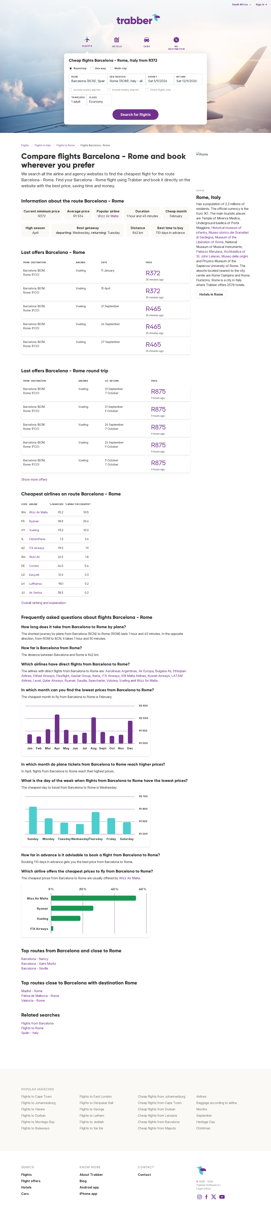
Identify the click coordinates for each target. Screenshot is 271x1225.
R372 (153, 273)
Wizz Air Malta (108, 216)
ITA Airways (36, 548)
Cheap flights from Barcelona (159, 1122)
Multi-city (120, 68)
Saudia (82, 681)
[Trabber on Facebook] (206, 1199)
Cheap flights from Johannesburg (161, 1096)
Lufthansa (35, 583)
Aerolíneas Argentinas (121, 671)
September (204, 1115)
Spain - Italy (29, 1033)
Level (37, 681)
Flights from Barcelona (37, 1023)
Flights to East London (96, 1096)
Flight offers (30, 1181)
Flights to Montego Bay (38, 1122)
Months (201, 1109)
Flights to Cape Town (36, 1096)
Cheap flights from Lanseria (157, 1115)
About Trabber (91, 1175)
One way (100, 68)
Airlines (201, 1096)
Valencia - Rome (33, 1000)
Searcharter (96, 681)
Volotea (112, 681)
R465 (153, 309)
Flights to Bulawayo (35, 1128)
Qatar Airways (52, 681)
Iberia (96, 676)
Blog (83, 1181)
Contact (144, 1175)
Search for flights (135, 114)
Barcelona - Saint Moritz (38, 964)
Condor (34, 565)
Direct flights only (160, 89)
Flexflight (62, 676)
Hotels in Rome (211, 294)
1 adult (75, 102)
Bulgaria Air (163, 671)
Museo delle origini (234, 256)
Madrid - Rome (31, 991)
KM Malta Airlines (133, 676)
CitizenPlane (37, 539)
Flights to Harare (33, 1109)
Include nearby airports (87, 89)
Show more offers (34, 479)
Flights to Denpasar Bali (96, 1103)
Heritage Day (205, 1122)
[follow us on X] (213, 1199)
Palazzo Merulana (209, 251)
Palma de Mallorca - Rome (40, 996)
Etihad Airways (44, 676)
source (200, 190)
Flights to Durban (33, 1115)
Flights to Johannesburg (38, 1103)
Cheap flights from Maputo (157, 1128)
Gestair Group (81, 676)
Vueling (34, 530)
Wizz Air (34, 557)
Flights (26, 1175)
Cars (25, 1194)
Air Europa (146, 671)
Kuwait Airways (159, 676)
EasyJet (34, 574)
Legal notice (203, 1188)
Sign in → (261, 4)
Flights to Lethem (92, 1115)
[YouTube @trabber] (221, 1199)
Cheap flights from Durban (156, 1109)
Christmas (203, 1128)
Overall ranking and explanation (43, 603)
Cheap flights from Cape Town (160, 1103)
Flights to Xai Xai (91, 1128)
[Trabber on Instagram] (199, 1199)
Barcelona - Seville (34, 968)
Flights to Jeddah (92, 1122)
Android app (89, 1187)
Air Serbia (35, 592)
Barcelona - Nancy (34, 959)
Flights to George (92, 1109)
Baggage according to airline (216, 1103)
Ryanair (34, 521)
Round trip (80, 68)
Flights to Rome (32, 1028)
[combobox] (88, 79)
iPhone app (88, 1194)
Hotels (26, 1187)
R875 (158, 391)
